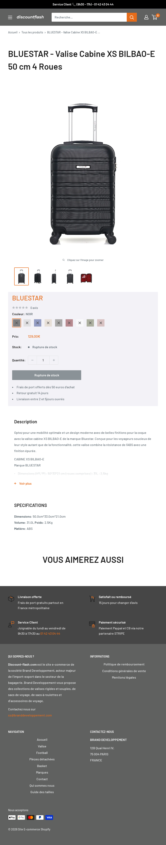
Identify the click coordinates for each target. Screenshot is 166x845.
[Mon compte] (146, 17)
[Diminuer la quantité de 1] (32, 360)
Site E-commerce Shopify (34, 829)
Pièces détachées (42, 759)
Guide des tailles (42, 792)
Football (42, 753)
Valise (42, 746)
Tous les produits (32, 32)
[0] (154, 17)
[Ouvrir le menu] (10, 17)
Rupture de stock (46, 375)
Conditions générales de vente (124, 671)
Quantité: (19, 360)
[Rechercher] (132, 17)
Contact (42, 779)
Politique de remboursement (124, 664)
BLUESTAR (27, 298)
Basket (42, 766)
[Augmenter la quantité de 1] (54, 360)
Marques (42, 772)
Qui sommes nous (42, 785)
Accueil (12, 32)
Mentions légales (124, 677)
